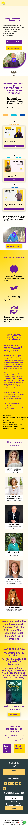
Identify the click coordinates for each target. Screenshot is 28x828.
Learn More (13, 714)
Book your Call (6, 748)
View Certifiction (13, 48)
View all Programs (18, 747)
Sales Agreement (8, 822)
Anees (22, 822)
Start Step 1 (14, 146)
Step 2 (14, 179)
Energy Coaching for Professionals (11, 142)
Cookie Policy (20, 820)
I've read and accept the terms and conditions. (14, 804)
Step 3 (14, 208)
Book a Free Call (13, 42)
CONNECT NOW (14, 772)
